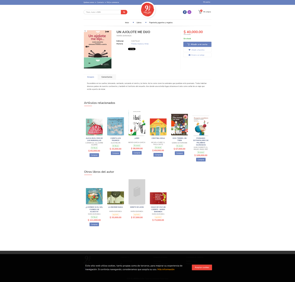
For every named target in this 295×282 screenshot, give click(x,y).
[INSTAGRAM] (189, 12)
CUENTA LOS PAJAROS (115, 139)
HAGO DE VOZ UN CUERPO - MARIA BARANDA (158, 209)
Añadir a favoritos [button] (198, 50)
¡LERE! (136, 138)
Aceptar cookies (202, 267)
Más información (165, 269)
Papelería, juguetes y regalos (161, 22)
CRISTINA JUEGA (158, 138)
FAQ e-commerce (113, 2)
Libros (139, 22)
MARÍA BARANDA (124, 36)
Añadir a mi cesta (198, 44)
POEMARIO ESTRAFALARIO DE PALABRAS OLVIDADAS (200, 141)
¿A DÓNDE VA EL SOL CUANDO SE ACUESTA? (94, 209)
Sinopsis (90, 77)
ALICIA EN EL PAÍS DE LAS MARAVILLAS (94, 139)
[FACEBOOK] (185, 12)
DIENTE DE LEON (137, 207)
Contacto (100, 2)
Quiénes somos (89, 2)
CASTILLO (135, 41)
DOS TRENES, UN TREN (179, 139)
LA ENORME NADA (115, 207)
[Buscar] (124, 12)
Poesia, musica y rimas (140, 44)
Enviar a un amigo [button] (197, 55)
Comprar (94, 155)
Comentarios (106, 77)
